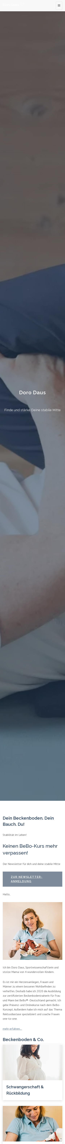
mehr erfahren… (12, 1028)
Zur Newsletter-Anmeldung (26, 879)
